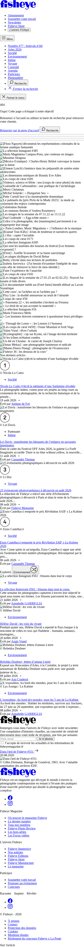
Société (12, 53)
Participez (14, 74)
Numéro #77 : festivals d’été (25, 46)
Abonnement (16, 15)
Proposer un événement (22, 883)
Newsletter (14, 22)
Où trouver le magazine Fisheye (27, 817)
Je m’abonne (45, 738)
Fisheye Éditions (18, 855)
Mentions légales (18, 935)
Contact (12, 924)
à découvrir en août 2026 (35, 490)
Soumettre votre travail (22, 19)
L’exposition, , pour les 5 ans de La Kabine (39, 699)
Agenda (13, 70)
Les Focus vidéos (18, 835)
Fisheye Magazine (22, 508)
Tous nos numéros (19, 825)
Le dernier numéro (19, 821)
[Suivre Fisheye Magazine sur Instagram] (10, 804)
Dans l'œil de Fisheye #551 (17, 751)
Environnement (17, 56)
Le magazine (16, 866)
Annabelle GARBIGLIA (26, 603)
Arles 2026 (14, 49)
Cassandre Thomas (23, 459)
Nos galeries (15, 852)
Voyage (12, 63)
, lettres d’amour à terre (25, 661)
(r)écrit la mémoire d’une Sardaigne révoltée (37, 386)
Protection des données (22, 928)
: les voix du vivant (20, 623)
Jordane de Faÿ (20, 403)
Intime (12, 60)
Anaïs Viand (19, 641)
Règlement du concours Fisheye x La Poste (34, 938)
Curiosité (13, 67)
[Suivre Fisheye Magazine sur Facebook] (10, 799)
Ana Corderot (19, 679)
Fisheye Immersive (19, 848)
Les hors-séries (17, 832)
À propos (13, 921)
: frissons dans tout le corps (35, 589)
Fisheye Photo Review (22, 828)
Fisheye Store (16, 26)
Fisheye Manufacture (21, 863)
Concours (14, 886)
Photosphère (15, 77)
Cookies (13, 931)
